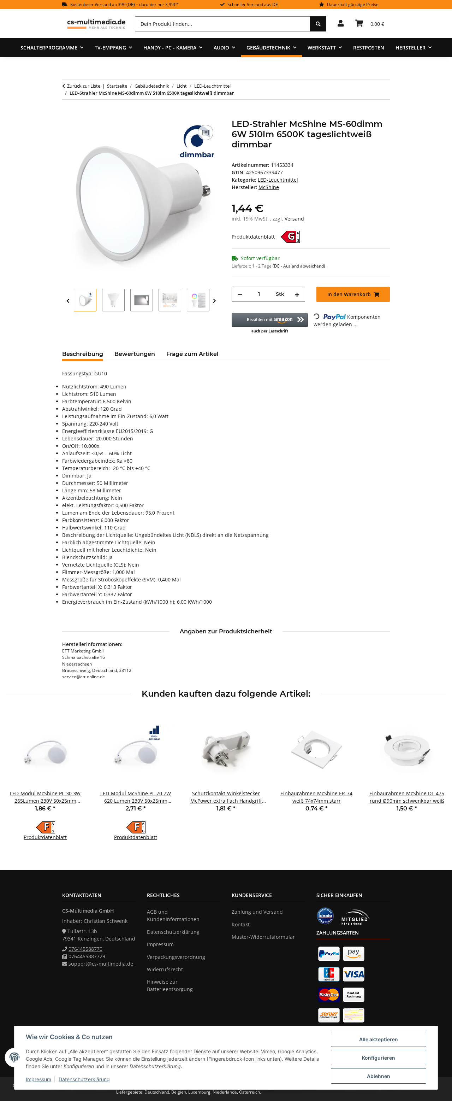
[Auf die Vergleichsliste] (205, 132)
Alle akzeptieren (378, 1039)
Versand (294, 218)
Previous (68, 301)
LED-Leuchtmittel (278, 179)
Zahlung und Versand (257, 911)
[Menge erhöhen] (297, 294)
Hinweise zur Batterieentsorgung (170, 985)
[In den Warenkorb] (67, 115)
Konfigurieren (378, 1058)
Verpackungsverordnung (176, 957)
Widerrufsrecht (165, 969)
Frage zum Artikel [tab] (192, 354)
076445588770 (85, 948)
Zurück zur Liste (83, 86)
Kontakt (241, 924)
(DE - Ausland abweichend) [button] (299, 266)
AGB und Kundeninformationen (173, 915)
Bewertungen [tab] (134, 354)
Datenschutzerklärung (84, 1079)
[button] (341, 23)
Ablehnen (378, 1076)
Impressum (38, 1079)
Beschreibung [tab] (82, 354)
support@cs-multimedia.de (101, 963)
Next (214, 301)
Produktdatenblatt (253, 236)
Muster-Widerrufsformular (263, 936)
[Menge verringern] (240, 294)
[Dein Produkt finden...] (318, 23)
